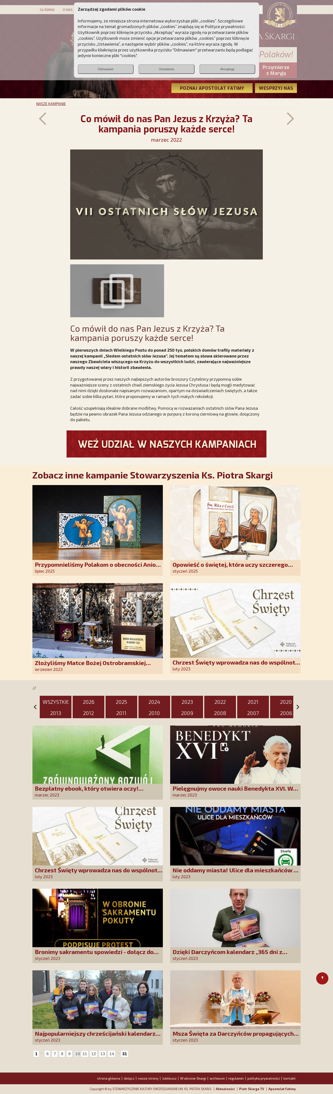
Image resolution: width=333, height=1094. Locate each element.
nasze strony (148, 1078)
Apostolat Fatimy (282, 1089)
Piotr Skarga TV (251, 1089)
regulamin (236, 1078)
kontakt (290, 1078)
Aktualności (225, 1089)
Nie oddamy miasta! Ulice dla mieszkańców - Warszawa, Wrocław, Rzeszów (234, 873)
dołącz (129, 1078)
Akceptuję (227, 69)
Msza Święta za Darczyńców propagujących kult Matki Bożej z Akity (233, 1037)
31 (124, 1053)
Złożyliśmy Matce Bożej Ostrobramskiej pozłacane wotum (90, 666)
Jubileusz (169, 1078)
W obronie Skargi (193, 1078)
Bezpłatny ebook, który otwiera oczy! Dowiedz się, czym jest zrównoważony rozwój (98, 792)
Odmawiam (106, 69)
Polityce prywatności (225, 26)
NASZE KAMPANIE (51, 103)
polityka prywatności (263, 1078)
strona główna (108, 1078)
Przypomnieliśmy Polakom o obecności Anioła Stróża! (98, 568)
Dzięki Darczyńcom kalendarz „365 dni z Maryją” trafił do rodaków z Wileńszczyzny (232, 955)
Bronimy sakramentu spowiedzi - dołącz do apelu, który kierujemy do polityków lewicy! (95, 955)
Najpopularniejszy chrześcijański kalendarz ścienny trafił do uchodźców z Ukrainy (95, 1037)
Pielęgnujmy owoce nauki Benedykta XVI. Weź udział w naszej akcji (236, 792)
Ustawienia (166, 69)
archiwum (217, 1078)
